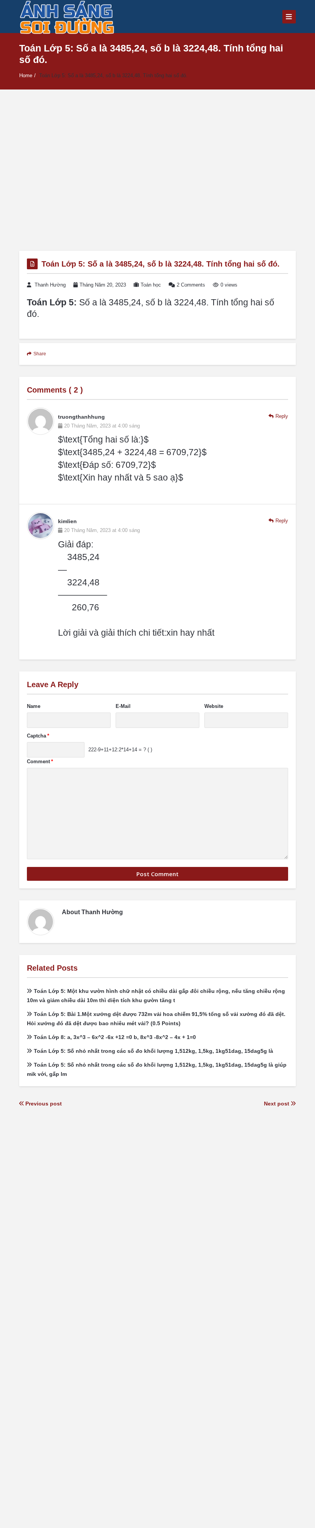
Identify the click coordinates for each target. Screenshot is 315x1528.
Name (33, 706)
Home (25, 75)
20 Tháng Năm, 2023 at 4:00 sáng (102, 426)
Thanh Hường (50, 285)
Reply (281, 416)
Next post (277, 1103)
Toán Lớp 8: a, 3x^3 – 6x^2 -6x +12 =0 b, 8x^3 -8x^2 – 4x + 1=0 (115, 1037)
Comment (40, 761)
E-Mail (123, 706)
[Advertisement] (157, 170)
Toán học (151, 285)
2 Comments (191, 285)
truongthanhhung (81, 417)
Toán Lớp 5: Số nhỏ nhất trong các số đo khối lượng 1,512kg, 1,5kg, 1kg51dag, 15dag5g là (153, 1051)
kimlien (67, 521)
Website (213, 706)
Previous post (43, 1103)
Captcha (38, 736)
